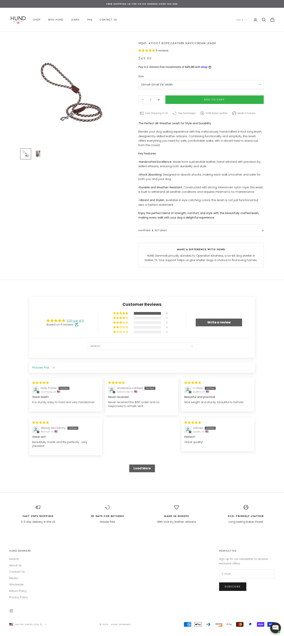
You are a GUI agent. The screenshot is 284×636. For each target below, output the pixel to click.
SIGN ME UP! (142, 337)
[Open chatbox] (275, 627)
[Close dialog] (212, 289)
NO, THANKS (142, 348)
